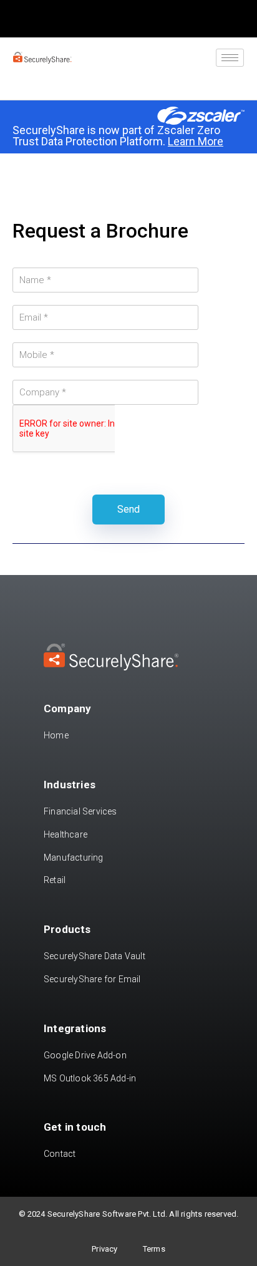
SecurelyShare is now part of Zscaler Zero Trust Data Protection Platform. (117, 135)
